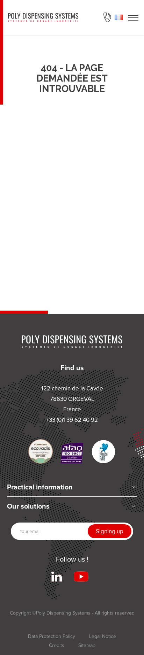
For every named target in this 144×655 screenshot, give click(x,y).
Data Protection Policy (51, 636)
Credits (56, 645)
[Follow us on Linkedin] (56, 576)
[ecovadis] (40, 451)
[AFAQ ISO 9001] (72, 453)
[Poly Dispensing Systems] (43, 17)
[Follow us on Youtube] (81, 576)
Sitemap (86, 645)
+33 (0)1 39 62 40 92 (107, 17)
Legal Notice (102, 636)
